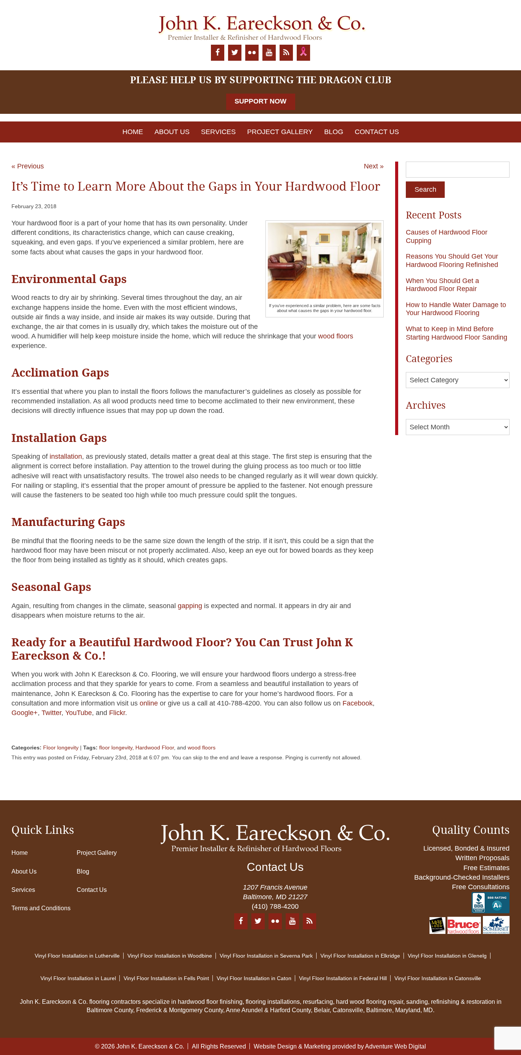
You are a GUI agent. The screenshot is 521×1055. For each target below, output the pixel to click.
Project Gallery (280, 132)
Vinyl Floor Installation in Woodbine (169, 956)
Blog (333, 132)
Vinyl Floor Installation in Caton (254, 978)
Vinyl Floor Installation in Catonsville (437, 978)
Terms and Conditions (41, 908)
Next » (374, 166)
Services (218, 132)
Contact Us (377, 132)
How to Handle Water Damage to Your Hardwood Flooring (456, 309)
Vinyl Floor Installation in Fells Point (166, 978)
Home (132, 132)
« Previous (27, 166)
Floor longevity (61, 747)
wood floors (201, 747)
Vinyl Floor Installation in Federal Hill (343, 978)
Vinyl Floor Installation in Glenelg (447, 956)
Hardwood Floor (154, 747)
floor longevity (115, 747)
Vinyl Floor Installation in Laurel (78, 978)
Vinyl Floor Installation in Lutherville (77, 956)
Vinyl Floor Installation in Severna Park (266, 956)
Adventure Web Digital (395, 1046)
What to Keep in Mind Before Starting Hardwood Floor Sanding (456, 333)
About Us (172, 132)
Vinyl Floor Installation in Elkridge (360, 956)
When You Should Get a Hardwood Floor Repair (442, 285)
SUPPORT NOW (260, 101)
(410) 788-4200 (275, 906)
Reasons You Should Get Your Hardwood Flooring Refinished (452, 260)
